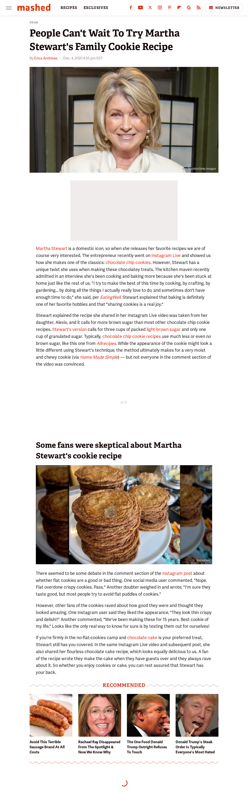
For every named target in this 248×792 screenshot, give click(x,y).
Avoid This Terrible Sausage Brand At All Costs (47, 747)
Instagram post (177, 573)
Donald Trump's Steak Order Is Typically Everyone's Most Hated (195, 747)
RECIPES (69, 7)
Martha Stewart (51, 248)
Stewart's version (69, 329)
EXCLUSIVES (96, 7)
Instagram (203, 560)
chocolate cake (142, 637)
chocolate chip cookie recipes (131, 336)
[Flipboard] (179, 8)
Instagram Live (166, 255)
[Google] (189, 8)
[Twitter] (150, 8)
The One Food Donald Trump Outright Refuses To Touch (147, 747)
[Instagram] (160, 8)
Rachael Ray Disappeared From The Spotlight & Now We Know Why (99, 747)
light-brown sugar (164, 329)
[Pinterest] (169, 8)
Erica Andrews (45, 58)
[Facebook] (131, 8)
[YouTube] (140, 8)
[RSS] (199, 8)
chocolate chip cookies (128, 262)
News (34, 22)
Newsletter (227, 8)
